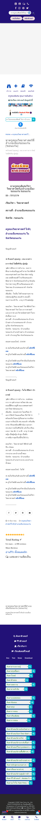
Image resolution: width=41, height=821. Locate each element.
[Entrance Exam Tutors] (23, 86)
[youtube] (20, 3)
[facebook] (15, 8)
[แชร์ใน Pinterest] (23, 513)
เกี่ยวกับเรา (22, 646)
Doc (7, 658)
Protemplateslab (21, 806)
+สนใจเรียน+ (16, 18)
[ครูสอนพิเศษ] (20, 107)
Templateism (10, 806)
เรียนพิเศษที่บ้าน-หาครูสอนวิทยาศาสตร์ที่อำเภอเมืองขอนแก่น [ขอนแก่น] (20, 810)
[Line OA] (24, 3)
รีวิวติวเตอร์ (21, 641)
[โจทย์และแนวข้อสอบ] (38, 813)
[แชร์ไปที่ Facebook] (9, 513)
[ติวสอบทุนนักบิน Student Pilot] (20, 115)
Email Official (16, 808)
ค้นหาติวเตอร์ (21, 636)
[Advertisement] (20, 48)
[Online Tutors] (31, 86)
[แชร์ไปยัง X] (16, 513)
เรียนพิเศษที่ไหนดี (22, 651)
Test (13, 658)
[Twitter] (27, 8)
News (20, 658)
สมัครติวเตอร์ (29, 18)
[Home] (16, 3)
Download (28, 658)
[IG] (19, 8)
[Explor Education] (9, 86)
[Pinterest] (23, 8)
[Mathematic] (15, 86)
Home (8, 134)
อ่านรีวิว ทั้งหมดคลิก (16, 552)
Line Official (27, 808)
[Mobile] (28, 3)
